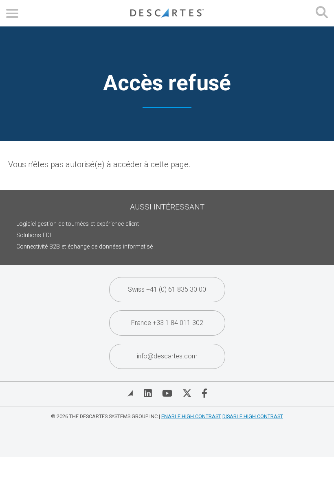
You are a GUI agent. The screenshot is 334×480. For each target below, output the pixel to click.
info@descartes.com (167, 356)
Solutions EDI (33, 235)
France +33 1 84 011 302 (167, 323)
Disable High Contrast (252, 416)
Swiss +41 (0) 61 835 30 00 (167, 289)
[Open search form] (322, 13)
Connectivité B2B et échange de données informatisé (84, 246)
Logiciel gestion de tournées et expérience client (77, 223)
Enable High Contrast (191, 416)
